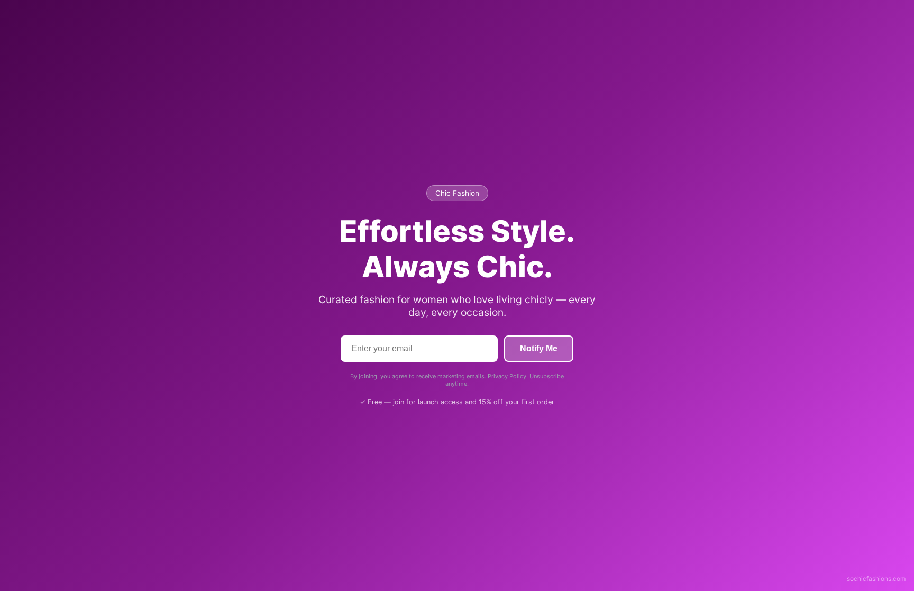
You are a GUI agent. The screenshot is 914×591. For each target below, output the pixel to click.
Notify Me (538, 348)
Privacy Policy (507, 376)
